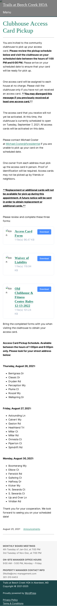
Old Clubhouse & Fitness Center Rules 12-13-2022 (24, 297)
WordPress (30, 593)
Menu (7, 12)
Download (44, 232)
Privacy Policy (10, 599)
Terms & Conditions (13, 603)
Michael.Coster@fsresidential (23, 143)
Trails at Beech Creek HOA (25, 4)
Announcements (31, 529)
